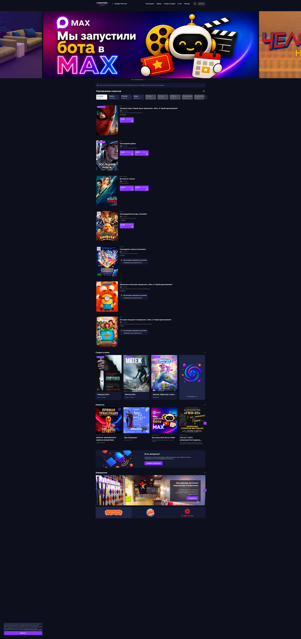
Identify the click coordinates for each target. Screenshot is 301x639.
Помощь (187, 3)
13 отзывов (123, 114)
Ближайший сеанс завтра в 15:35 (133, 297)
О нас (180, 3)
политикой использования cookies (32, 629)
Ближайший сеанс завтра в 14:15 (133, 333)
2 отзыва (122, 255)
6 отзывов (122, 291)
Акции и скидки (169, 3)
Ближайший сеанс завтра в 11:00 (133, 262)
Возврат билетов (121, 3)
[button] (39, 45)
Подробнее (161, 85)
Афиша (158, 3)
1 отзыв (122, 326)
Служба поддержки (154, 463)
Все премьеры (191, 396)
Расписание (150, 3)
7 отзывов (122, 220)
